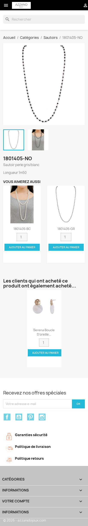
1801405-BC (22, 229)
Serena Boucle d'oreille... (44, 332)
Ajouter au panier (22, 247)
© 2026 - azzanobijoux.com (24, 520)
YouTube (18, 417)
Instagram (42, 417)
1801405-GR (66, 229)
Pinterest (30, 417)
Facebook (7, 417)
